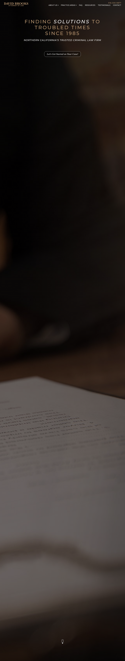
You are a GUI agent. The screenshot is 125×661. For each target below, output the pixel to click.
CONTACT (117, 5)
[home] (16, 4)
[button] (53, 5)
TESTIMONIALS (104, 5)
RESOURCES (90, 5)
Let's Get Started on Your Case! (62, 54)
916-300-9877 (114, 3)
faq (80, 5)
